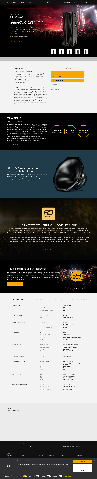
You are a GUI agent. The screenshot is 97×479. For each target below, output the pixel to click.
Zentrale (79, 458)
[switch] (37, 476)
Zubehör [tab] (58, 299)
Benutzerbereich (64, 458)
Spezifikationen (19, 59)
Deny (82, 470)
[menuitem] (21, 2)
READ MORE (15, 144)
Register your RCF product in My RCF (71, 446)
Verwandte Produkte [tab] (78, 299)
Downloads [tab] (38, 299)
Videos (55, 59)
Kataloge (40, 458)
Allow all (83, 461)
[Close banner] (94, 460)
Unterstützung (19, 41)
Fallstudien (51, 458)
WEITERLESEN (48, 249)
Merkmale (10, 59)
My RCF (76, 2)
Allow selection (82, 466)
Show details (68, 476)
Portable (23, 458)
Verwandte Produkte (46, 59)
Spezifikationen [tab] (18, 299)
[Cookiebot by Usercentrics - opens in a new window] (8, 476)
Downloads (29, 59)
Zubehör (36, 59)
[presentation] (48, 52)
